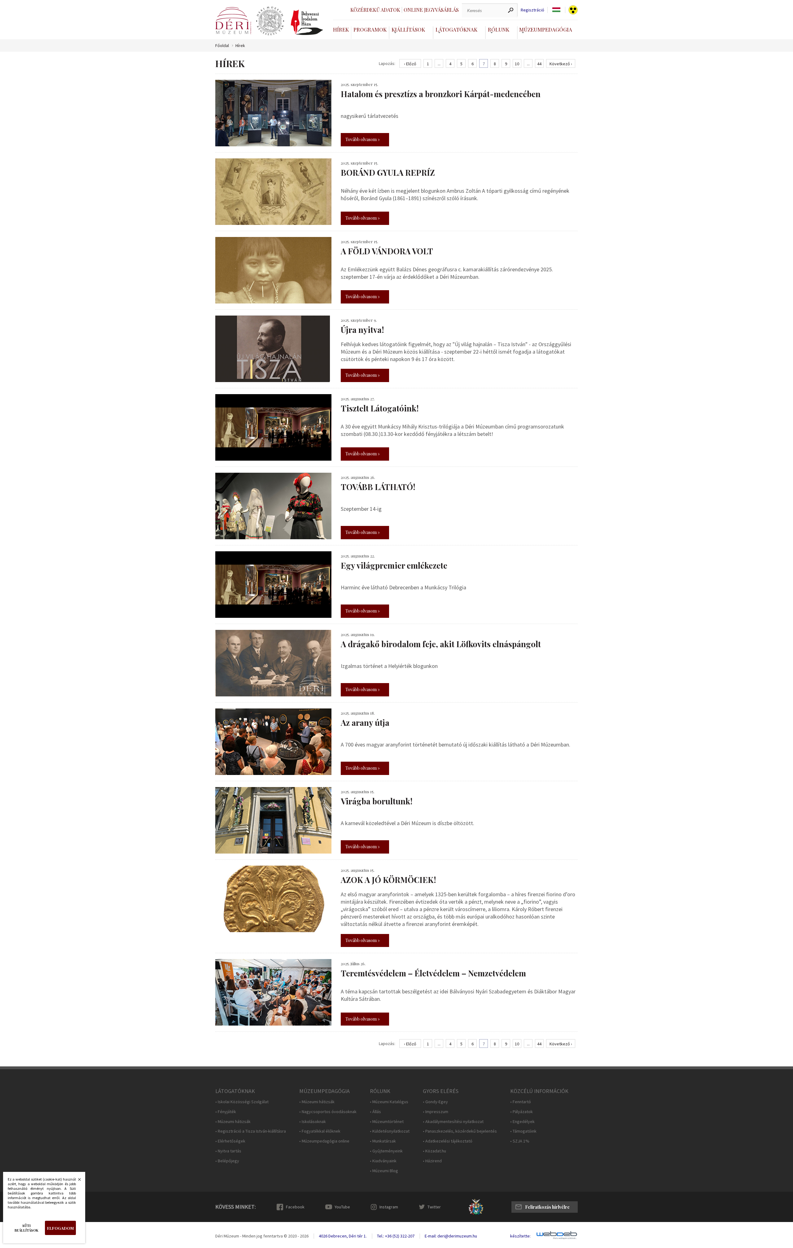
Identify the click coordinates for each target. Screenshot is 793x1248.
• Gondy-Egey (435, 1101)
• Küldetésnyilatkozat (390, 1131)
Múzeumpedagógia (545, 29)
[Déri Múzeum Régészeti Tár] (270, 21)
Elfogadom (60, 1228)
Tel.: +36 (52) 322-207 (395, 1236)
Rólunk (498, 29)
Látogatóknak (456, 29)
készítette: (520, 1236)
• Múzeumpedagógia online (324, 1141)
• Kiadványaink (383, 1161)
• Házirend (432, 1161)
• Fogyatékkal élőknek (319, 1131)
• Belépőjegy (227, 1161)
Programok (370, 29)
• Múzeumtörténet (387, 1121)
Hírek (341, 29)
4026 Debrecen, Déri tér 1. (343, 1236)
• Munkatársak (383, 1141)
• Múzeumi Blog (384, 1170)
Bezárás (76, 1181)
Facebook (295, 1207)
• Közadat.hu (434, 1151)
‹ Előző (410, 64)
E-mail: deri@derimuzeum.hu (451, 1236)
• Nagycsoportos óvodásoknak (328, 1111)
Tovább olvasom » (362, 139)
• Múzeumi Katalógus (389, 1101)
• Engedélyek (522, 1121)
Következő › (561, 64)
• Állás (375, 1111)
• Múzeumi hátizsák (233, 1121)
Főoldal (222, 45)
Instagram (388, 1207)
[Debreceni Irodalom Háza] (307, 22)
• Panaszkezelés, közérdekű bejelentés (460, 1131)
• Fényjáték (225, 1111)
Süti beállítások (26, 1228)
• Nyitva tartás (228, 1151)
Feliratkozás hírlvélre (547, 1207)
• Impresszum (435, 1111)
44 (539, 64)
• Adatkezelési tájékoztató (447, 1141)
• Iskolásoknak (312, 1121)
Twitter (434, 1207)
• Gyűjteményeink (386, 1151)
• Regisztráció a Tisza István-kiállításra (250, 1131)
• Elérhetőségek (230, 1141)
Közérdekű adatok (375, 10)
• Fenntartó (520, 1101)
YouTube (342, 1207)
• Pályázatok (521, 1111)
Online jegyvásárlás (431, 10)
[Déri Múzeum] (233, 21)
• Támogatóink (523, 1131)
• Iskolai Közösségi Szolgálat (242, 1101)
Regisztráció (532, 10)
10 (517, 64)
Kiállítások (408, 29)
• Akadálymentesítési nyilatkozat (453, 1121)
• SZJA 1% (519, 1141)
